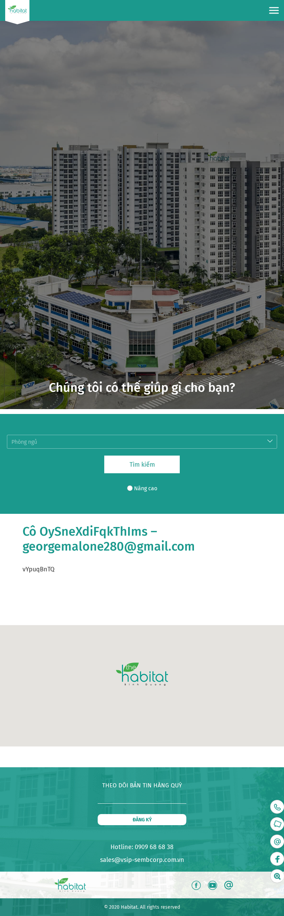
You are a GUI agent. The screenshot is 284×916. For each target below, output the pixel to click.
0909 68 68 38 (154, 847)
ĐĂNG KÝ (142, 820)
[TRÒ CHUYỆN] (277, 824)
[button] (142, 674)
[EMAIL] (277, 841)
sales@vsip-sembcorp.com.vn (142, 860)
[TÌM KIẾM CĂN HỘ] (277, 876)
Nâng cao (145, 488)
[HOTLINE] (277, 807)
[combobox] (142, 442)
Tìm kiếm (142, 464)
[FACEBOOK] (277, 859)
